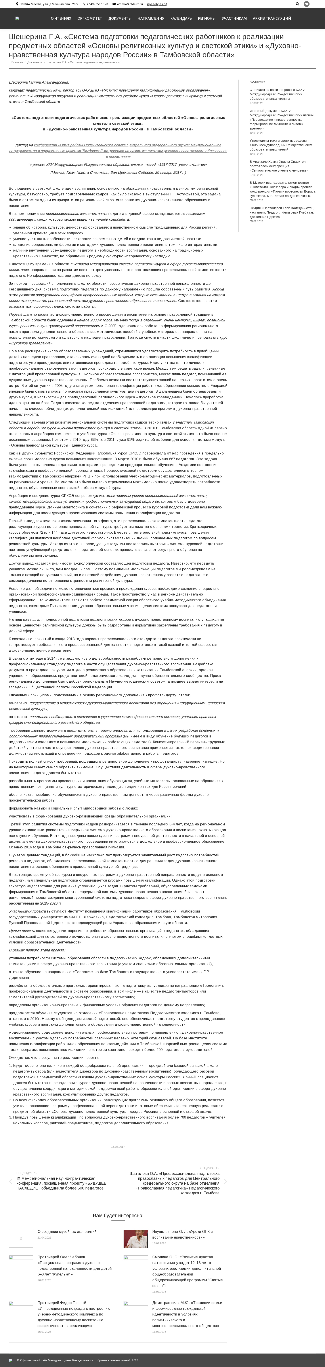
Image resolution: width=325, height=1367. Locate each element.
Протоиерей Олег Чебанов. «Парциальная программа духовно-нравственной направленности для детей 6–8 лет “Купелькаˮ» (75, 1265)
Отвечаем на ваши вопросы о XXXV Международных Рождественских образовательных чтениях (277, 94)
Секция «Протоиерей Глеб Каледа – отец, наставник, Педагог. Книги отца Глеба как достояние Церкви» (282, 212)
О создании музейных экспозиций (67, 1232)
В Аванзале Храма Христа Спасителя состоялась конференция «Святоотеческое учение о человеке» (279, 166)
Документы (34, 62)
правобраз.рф (157, 4)
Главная (17, 62)
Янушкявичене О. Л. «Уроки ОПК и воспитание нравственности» (182, 1234)
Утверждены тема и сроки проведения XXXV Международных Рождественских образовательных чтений (281, 145)
